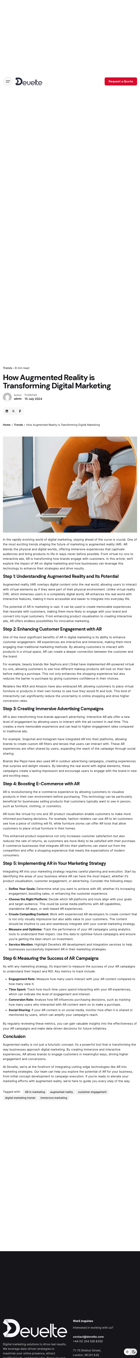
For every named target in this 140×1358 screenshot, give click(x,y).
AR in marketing (35, 1091)
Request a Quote (121, 81)
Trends (7, 368)
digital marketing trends (20, 1097)
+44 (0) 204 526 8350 (88, 1341)
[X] (13, 411)
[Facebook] (20, 411)
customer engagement (92, 1091)
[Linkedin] (6, 411)
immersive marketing (53, 1097)
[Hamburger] (8, 81)
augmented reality (61, 1091)
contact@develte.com (88, 1336)
